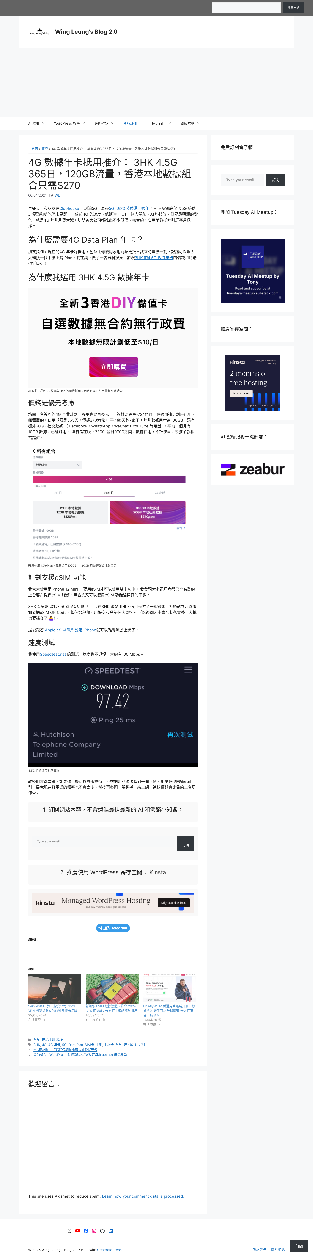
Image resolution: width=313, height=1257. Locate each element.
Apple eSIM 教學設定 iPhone (70, 630)
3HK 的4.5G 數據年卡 (154, 257)
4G (44, 1045)
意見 (45, 149)
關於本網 (187, 123)
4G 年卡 (54, 1045)
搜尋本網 (293, 7)
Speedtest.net (53, 654)
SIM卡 (89, 1045)
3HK (36, 1045)
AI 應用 (33, 123)
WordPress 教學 (67, 123)
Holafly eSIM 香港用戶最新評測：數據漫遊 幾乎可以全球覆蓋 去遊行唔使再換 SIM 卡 (169, 1010)
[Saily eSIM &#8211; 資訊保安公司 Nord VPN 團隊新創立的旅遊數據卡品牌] (54, 989)
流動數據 (130, 1045)
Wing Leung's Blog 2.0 (86, 31)
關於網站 (278, 1250)
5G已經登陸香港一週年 (129, 208)
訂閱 (186, 845)
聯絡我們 (259, 1250)
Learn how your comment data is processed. (143, 1196)
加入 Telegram (115, 928)
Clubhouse (69, 208)
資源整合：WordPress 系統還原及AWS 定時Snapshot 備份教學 (80, 1055)
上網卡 (109, 1045)
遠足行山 (159, 123)
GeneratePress (109, 1250)
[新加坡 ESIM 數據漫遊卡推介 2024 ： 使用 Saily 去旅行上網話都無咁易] (112, 989)
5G (64, 1045)
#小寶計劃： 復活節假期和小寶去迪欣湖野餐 (65, 1050)
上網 (99, 1045)
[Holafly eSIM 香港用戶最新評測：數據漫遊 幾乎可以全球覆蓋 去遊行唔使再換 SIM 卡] (169, 989)
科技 (59, 1040)
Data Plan (76, 1045)
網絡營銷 (101, 123)
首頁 (35, 149)
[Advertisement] (156, 82)
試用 (141, 1045)
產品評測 (130, 123)
